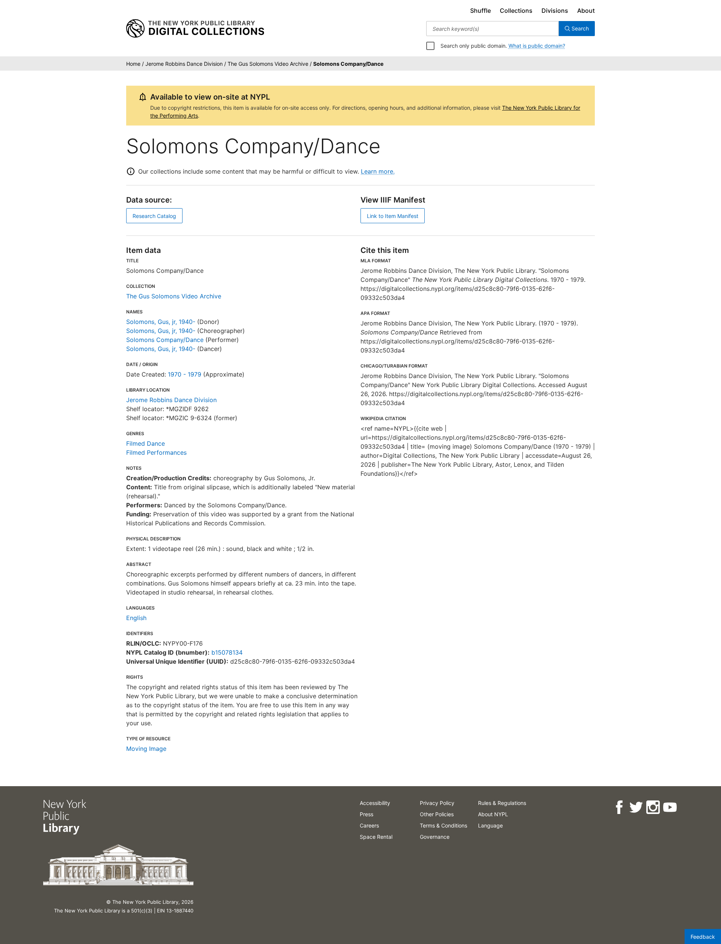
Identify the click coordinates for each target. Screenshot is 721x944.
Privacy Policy (437, 803)
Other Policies (437, 814)
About (586, 10)
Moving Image (146, 748)
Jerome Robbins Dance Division (171, 400)
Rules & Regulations (502, 803)
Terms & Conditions (443, 825)
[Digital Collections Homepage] (195, 28)
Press (366, 814)
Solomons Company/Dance (165, 339)
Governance (434, 837)
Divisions (555, 10)
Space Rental (376, 837)
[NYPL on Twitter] (635, 807)
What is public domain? (536, 45)
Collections (516, 10)
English (136, 618)
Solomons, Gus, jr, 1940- (160, 321)
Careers (369, 825)
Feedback (703, 936)
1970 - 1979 (184, 374)
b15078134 (227, 652)
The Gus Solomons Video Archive (173, 296)
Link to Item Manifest (392, 216)
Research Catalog (154, 216)
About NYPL (493, 814)
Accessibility (375, 803)
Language (490, 825)
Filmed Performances (156, 452)
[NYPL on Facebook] (618, 807)
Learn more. (378, 171)
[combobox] (492, 28)
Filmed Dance (145, 443)
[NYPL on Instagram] (652, 807)
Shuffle (480, 10)
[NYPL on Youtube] (669, 807)
